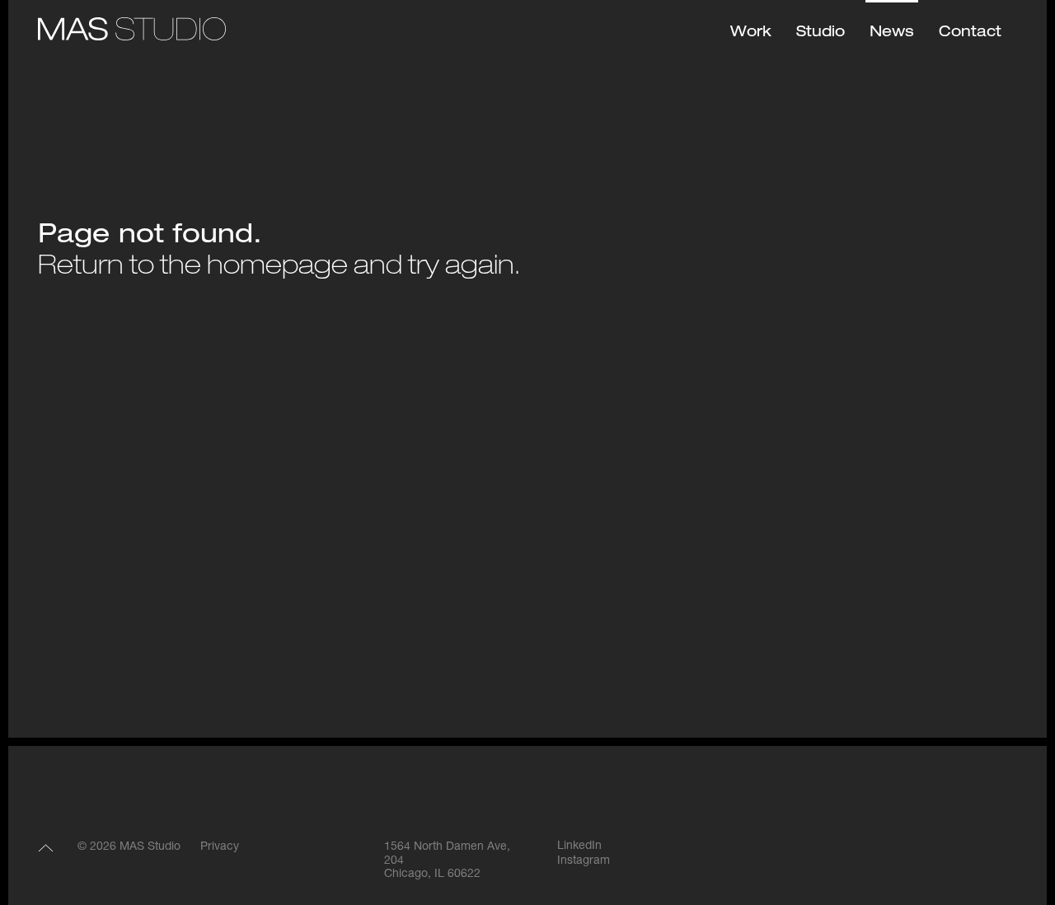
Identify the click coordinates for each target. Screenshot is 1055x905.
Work (750, 33)
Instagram (583, 861)
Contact (970, 33)
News (892, 33)
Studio (820, 33)
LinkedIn (579, 846)
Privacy (219, 847)
